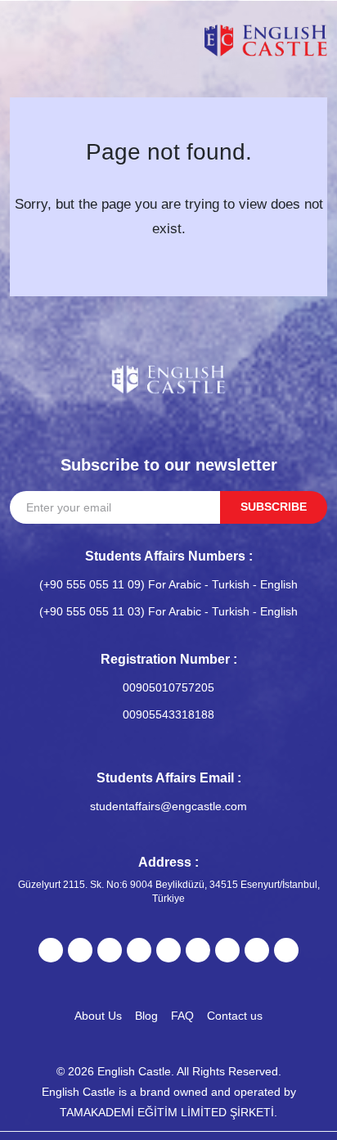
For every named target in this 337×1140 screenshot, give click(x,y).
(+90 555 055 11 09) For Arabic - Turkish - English (168, 584)
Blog (146, 1015)
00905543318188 (168, 714)
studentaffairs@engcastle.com (168, 806)
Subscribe (273, 506)
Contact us (235, 1015)
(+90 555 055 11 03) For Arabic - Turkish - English (168, 611)
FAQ (182, 1015)
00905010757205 (168, 687)
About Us (98, 1015)
